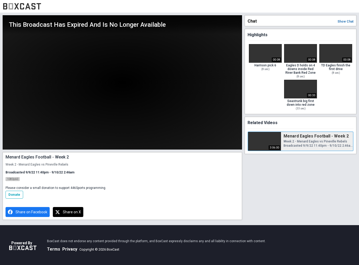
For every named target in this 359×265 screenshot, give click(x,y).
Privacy (69, 249)
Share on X (72, 212)
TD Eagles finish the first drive (335, 67)
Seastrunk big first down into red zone (301, 103)
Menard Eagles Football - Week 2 (316, 136)
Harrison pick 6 (265, 65)
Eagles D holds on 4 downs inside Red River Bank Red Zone (300, 69)
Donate (14, 195)
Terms (53, 249)
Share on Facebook (31, 212)
